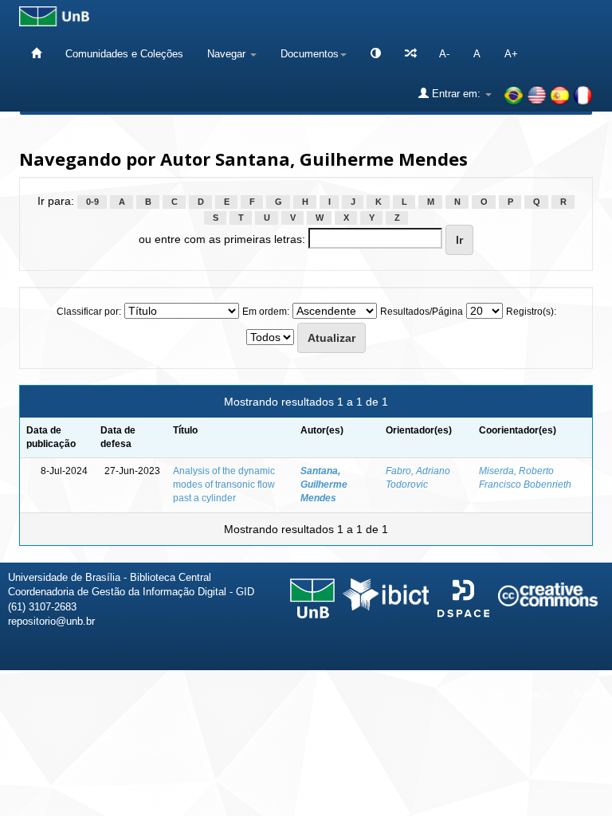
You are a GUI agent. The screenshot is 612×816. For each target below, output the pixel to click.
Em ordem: (265, 311)
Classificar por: (89, 311)
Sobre (586, 694)
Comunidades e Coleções (124, 54)
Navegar (228, 54)
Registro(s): (531, 311)
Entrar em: (456, 94)
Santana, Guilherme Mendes (323, 484)
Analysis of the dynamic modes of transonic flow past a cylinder (224, 484)
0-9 (92, 201)
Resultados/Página (421, 311)
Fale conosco (518, 694)
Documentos (309, 54)
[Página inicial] (36, 54)
